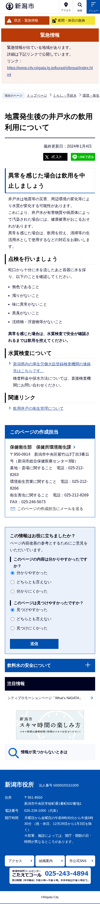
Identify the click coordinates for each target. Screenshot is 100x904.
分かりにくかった (32, 591)
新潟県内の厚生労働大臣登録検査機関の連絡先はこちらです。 (52, 367)
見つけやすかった (32, 610)
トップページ (37, 95)
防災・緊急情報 (26, 20)
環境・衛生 (91, 95)
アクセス (15, 861)
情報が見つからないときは (44, 752)
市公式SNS (77, 861)
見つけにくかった (32, 628)
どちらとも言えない (34, 582)
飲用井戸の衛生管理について (38, 408)
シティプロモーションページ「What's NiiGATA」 (45, 698)
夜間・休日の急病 (71, 20)
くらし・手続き (65, 95)
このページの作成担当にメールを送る (50, 509)
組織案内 (46, 861)
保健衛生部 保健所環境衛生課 (40, 447)
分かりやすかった (32, 573)
